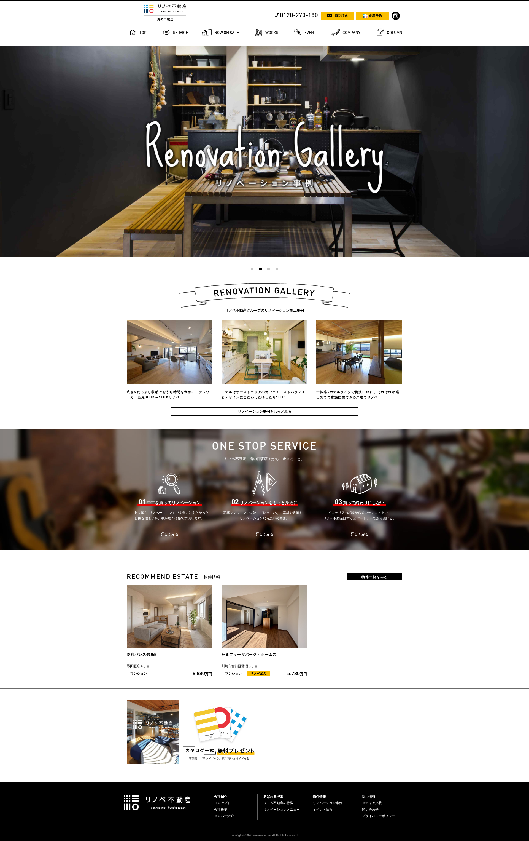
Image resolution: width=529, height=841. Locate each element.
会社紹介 (220, 796)
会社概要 (220, 809)
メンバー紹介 (224, 815)
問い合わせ (370, 809)
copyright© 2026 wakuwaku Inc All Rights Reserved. (264, 835)
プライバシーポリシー (378, 815)
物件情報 (319, 796)
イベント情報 (323, 809)
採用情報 (368, 796)
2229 (4, 47)
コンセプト (222, 802)
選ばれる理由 (273, 796)
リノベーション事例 (327, 802)
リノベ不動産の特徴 (278, 802)
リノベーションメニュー (281, 809)
